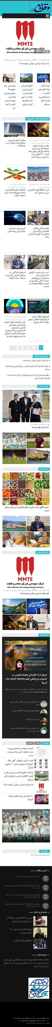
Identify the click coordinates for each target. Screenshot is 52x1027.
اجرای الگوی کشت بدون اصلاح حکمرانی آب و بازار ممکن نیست (27, 509)
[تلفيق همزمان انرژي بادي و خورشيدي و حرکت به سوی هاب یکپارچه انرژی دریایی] (14, 606)
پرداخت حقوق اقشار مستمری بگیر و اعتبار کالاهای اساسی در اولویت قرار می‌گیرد (18, 776)
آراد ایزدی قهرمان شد (40, 427)
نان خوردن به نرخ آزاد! (33, 719)
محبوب (46, 743)
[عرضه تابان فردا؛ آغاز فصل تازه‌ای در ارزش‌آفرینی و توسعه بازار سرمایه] (38, 606)
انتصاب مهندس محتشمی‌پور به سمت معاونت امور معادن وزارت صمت (20, 752)
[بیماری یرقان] (14, 539)
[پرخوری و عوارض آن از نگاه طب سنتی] (38, 539)
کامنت (30, 743)
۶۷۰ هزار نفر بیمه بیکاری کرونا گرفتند (21, 797)
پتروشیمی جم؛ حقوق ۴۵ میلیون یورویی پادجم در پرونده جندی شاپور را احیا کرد (10, 97)
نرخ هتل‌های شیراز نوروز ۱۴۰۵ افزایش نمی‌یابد (26, 710)
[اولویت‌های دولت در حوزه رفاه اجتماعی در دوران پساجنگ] (38, 523)
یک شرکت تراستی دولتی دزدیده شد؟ (34, 63)
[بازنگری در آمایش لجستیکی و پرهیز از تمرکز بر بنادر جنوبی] (14, 523)
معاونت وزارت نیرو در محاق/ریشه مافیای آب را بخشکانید (16, 143)
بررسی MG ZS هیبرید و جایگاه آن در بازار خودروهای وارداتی (19, 919)
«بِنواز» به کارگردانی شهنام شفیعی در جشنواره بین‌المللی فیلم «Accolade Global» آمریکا (26, 679)
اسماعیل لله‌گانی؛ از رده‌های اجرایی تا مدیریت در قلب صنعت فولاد (15, 275)
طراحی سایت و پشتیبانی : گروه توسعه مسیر (37, 1023)
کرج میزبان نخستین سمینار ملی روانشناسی (16, 230)
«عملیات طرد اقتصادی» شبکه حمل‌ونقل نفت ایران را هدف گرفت (15, 192)
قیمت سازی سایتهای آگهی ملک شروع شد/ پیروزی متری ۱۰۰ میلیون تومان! (19, 764)
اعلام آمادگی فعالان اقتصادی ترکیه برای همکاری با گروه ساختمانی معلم (38, 233)
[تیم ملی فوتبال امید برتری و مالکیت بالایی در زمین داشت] (14, 440)
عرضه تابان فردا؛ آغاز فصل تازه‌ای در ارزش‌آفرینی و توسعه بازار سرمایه (44, 95)
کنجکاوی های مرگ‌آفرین (23, 940)
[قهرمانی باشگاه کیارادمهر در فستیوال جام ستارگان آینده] (38, 456)
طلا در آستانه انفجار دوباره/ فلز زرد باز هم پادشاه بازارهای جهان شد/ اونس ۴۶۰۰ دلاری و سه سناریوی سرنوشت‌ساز (38, 151)
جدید (38, 743)
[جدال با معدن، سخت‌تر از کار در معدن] (14, 456)
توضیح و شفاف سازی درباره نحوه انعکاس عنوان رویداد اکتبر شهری (38, 319)
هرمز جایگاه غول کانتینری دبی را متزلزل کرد (38, 191)
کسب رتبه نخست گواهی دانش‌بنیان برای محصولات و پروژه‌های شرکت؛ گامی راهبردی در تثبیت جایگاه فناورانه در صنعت (39, 279)
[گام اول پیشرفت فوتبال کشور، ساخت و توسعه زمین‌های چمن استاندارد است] (38, 440)
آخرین (13, 347)
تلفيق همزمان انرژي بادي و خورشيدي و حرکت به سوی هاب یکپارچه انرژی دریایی (27, 95)
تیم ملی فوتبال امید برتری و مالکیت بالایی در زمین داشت (29, 836)
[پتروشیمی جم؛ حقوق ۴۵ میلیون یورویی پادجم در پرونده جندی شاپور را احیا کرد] (38, 622)
